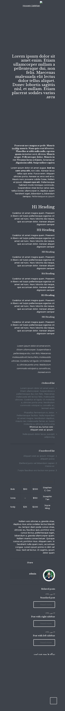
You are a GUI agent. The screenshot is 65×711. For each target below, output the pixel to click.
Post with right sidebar (43, 616)
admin (32, 573)
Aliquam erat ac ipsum (41, 429)
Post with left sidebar (44, 635)
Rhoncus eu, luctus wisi (41, 427)
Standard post (47, 597)
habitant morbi (26, 185)
